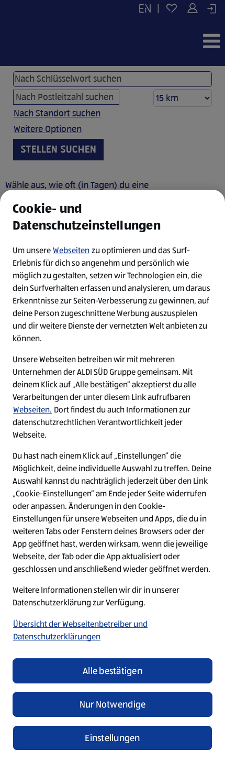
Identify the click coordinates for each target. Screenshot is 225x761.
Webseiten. (32, 410)
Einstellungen (112, 738)
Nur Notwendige (113, 704)
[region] (112, 475)
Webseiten (71, 250)
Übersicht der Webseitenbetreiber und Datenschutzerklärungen (80, 630)
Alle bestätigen (112, 671)
